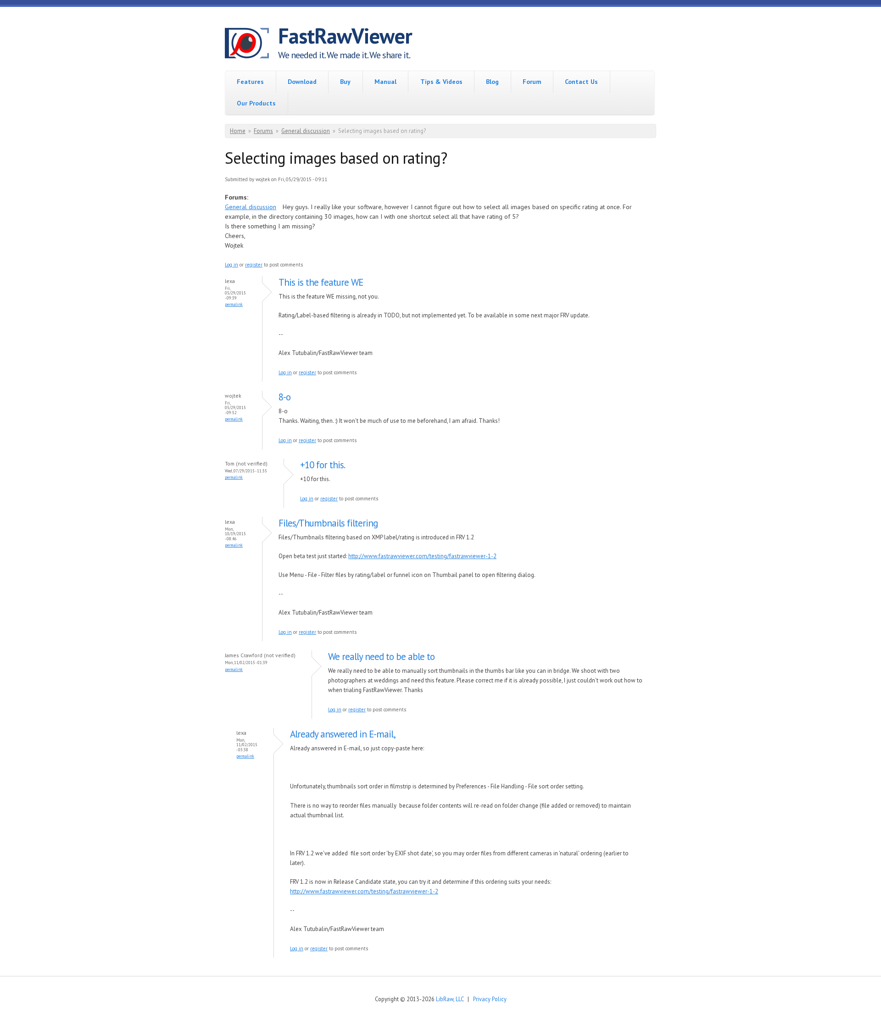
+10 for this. (322, 465)
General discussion (305, 131)
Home (237, 131)
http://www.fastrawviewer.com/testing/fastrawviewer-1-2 (422, 556)
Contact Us (581, 82)
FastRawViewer (345, 36)
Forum (532, 82)
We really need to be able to (381, 656)
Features (250, 82)
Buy (345, 82)
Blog (492, 82)
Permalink (234, 304)
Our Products (256, 103)
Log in (231, 264)
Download (302, 82)
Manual (385, 82)
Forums (263, 131)
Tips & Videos (441, 82)
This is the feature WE (321, 282)
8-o (284, 397)
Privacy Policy (490, 999)
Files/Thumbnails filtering (328, 523)
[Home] (251, 44)
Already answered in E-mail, (343, 734)
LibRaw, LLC (449, 999)
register (253, 264)
